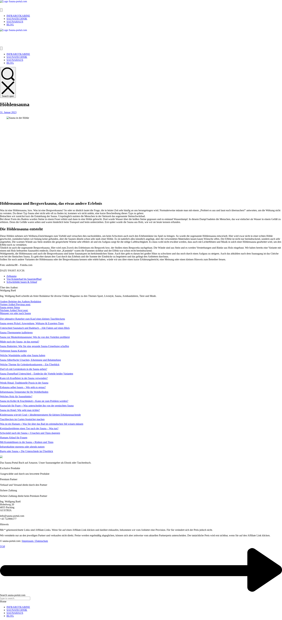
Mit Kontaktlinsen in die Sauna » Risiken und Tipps (26, 442)
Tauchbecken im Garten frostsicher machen (22, 419)
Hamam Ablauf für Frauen (13, 437)
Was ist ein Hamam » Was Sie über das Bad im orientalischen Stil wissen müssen (41, 423)
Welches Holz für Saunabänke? (16, 396)
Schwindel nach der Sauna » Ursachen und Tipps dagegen (30, 433)
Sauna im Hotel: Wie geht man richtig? (20, 410)
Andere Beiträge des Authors (15, 301)
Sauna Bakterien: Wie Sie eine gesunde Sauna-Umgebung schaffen (34, 346)
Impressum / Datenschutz (35, 541)
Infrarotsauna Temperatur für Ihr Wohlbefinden (24, 391)
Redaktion (36, 301)
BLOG (10, 615)
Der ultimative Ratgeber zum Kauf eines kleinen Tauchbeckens (32, 318)
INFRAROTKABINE (18, 607)
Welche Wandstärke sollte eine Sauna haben (22, 355)
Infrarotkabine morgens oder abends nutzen (22, 446)
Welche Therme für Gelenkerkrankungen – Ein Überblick (29, 364)
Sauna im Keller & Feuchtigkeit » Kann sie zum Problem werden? (34, 401)
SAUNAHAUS (15, 613)
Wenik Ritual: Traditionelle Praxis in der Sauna (24, 382)
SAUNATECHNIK (17, 610)
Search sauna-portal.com (12, 595)
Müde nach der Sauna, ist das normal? (19, 341)
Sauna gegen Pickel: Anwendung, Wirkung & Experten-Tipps (32, 323)
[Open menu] (1, 10)
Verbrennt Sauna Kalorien (13, 350)
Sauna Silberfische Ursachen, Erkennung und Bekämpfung (30, 360)
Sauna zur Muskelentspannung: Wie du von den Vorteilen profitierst (35, 337)
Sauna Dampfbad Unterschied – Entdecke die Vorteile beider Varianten (36, 373)
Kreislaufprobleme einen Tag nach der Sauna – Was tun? (29, 428)
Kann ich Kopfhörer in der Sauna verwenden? (24, 378)
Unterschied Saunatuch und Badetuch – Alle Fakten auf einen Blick (35, 328)
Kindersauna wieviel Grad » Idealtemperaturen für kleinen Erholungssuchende (40, 414)
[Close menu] (1, 48)
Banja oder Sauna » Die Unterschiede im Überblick (26, 451)
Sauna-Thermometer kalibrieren (16, 332)
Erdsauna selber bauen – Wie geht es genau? (23, 387)
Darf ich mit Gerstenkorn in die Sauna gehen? (23, 369)
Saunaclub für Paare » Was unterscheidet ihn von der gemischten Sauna (37, 405)
